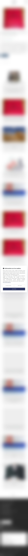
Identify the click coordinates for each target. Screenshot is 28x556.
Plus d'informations (7, 282)
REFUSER (20, 285)
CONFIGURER (8, 285)
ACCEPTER (14, 289)
